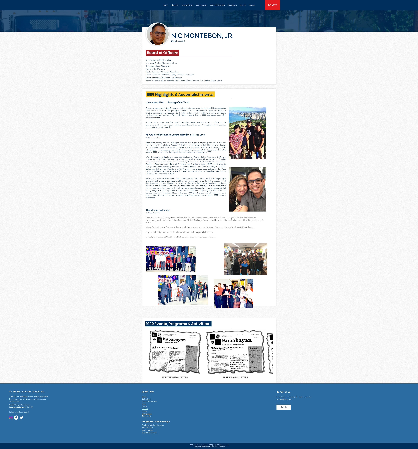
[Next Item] (269, 356)
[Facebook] (16, 417)
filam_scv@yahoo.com (22, 405)
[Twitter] (21, 417)
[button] (174, 5)
